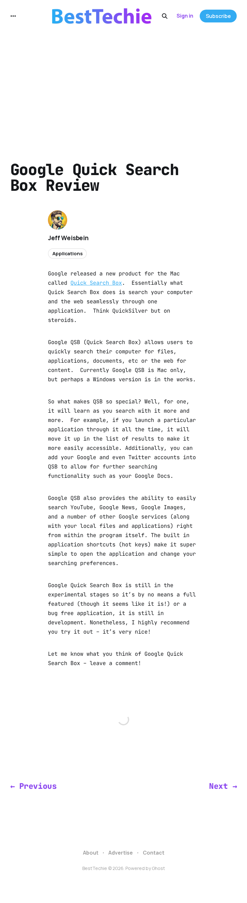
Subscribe (218, 16)
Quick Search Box (96, 282)
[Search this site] (164, 16)
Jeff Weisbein (68, 238)
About (90, 852)
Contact (153, 852)
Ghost (158, 868)
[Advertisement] (123, 80)
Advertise (120, 852)
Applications (67, 253)
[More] (13, 16)
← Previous (33, 786)
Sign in (185, 15)
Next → (223, 786)
